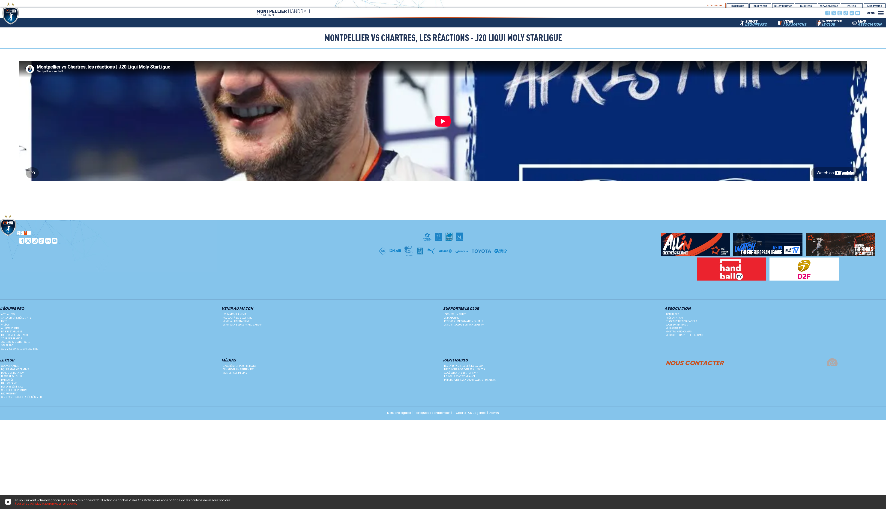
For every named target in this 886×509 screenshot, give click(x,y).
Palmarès (7, 380)
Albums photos (10, 328)
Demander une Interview (238, 369)
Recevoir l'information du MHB (463, 321)
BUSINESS (806, 6)
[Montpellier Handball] (19, 13)
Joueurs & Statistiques (15, 342)
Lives (4, 321)
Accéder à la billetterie (237, 318)
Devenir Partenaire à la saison (464, 366)
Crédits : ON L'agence (470, 413)
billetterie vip (783, 6)
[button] (881, 13)
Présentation (674, 318)
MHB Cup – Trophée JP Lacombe (684, 335)
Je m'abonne (451, 318)
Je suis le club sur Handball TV (464, 324)
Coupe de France (11, 338)
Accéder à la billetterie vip (461, 373)
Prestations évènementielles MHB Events (470, 380)
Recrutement (9, 393)
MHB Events (874, 6)
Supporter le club (461, 308)
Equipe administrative (15, 369)
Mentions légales (399, 413)
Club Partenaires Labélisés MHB (21, 397)
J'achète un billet (455, 314)
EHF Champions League (15, 335)
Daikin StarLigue (11, 331)
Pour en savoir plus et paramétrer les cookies (46, 504)
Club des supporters (14, 390)
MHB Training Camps (679, 331)
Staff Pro (7, 345)
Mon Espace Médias (235, 373)
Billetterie (760, 6)
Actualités (8, 314)
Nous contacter (695, 362)
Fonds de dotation (12, 373)
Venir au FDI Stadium (236, 321)
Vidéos (5, 324)
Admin (494, 413)
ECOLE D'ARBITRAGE (677, 324)
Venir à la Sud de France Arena (242, 324)
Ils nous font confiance (459, 376)
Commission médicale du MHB (19, 349)
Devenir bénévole (12, 386)
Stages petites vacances (681, 321)
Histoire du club (11, 376)
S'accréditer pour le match (240, 366)
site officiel (714, 5)
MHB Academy (674, 328)
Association (677, 308)
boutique (737, 6)
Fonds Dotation (852, 6)
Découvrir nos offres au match (464, 369)
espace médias (829, 6)
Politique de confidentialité (433, 413)
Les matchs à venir (235, 314)
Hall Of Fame (9, 383)
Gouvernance (10, 366)
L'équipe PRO (12, 308)
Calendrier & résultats (16, 318)
